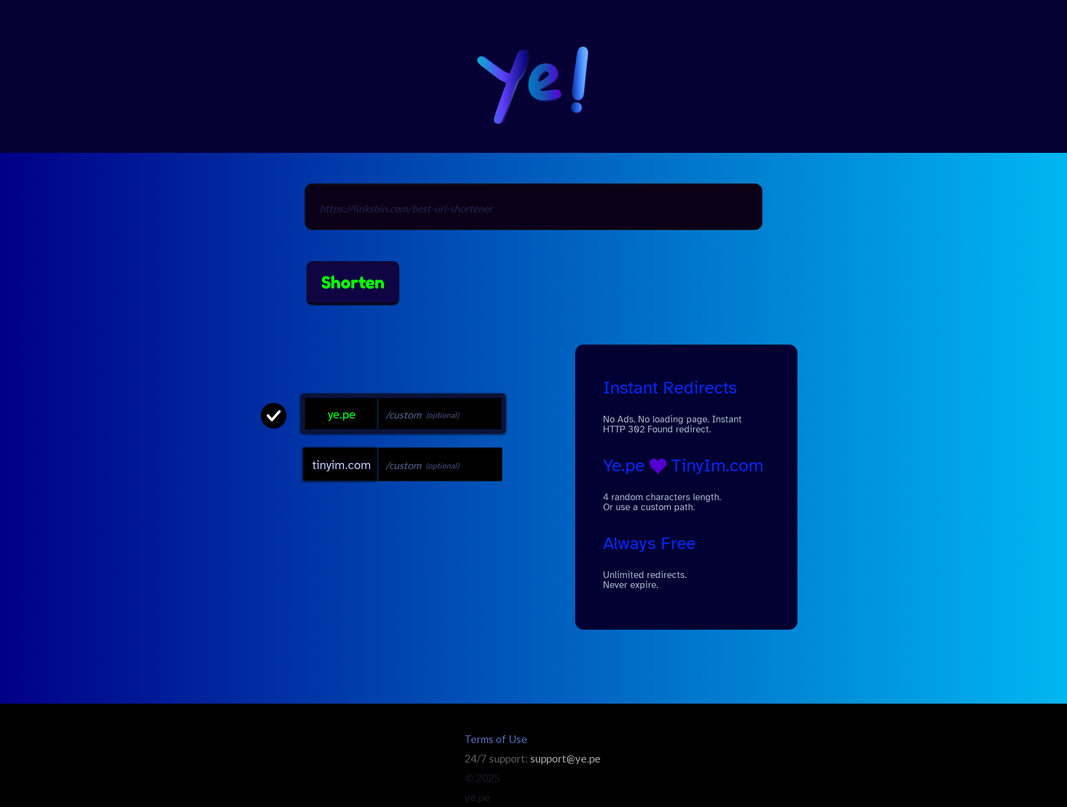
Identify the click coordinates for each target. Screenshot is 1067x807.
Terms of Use (496, 739)
